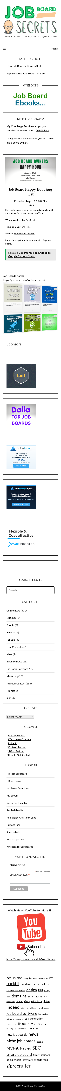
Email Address (20, 874)
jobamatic (24, 1008)
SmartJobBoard (41, 1054)
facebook (11, 1001)
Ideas (9, 654)
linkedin (23, 1023)
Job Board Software (17, 668)
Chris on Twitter (17, 747)
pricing (40, 1041)
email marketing (37, 996)
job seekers (18, 1019)
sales (27, 1048)
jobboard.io (35, 1008)
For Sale (11, 639)
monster (33, 1028)
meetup (10, 1029)
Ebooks (10, 625)
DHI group (44, 990)
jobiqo (9, 1019)
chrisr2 (30, 205)
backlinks (25, 984)
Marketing (12, 676)
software (28, 1059)
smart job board (19, 1054)
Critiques (11, 617)
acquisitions (30, 977)
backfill (13, 983)
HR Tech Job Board (17, 773)
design (31, 990)
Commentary (13, 610)
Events (10, 632)
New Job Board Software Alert (24, 65)
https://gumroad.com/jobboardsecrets (24, 279)
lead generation (33, 1018)
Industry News (14, 661)
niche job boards (21, 1040)
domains (19, 996)
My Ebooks (13, 795)
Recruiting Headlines (18, 802)
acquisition (14, 978)
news (33, 1034)
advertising (43, 978)
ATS (51, 978)
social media (14, 1059)
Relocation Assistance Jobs (21, 817)
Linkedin (12, 743)
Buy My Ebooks (16, 735)
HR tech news (14, 781)
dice (8, 997)
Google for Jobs (33, 1001)
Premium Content (16, 683)
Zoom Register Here (24, 233)
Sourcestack (13, 832)
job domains (43, 1014)
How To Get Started (19, 755)
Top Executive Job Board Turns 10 (26, 73)
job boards (45, 1008)
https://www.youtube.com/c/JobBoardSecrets (31, 959)
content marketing (16, 990)
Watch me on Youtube (19, 739)
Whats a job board (16, 839)
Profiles (11, 690)
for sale (19, 1001)
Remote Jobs (13, 824)
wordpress (41, 1059)
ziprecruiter (19, 1065)
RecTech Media (15, 810)
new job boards (17, 1034)
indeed (13, 1007)
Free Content (14, 647)
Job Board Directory (18, 788)
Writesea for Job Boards (20, 846)
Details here (42, 130)
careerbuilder (41, 984)
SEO (9, 698)
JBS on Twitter (16, 751)
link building (12, 1024)
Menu (54, 48)
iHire (47, 1001)
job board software (22, 1013)
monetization (21, 1029)
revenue (14, 1048)
